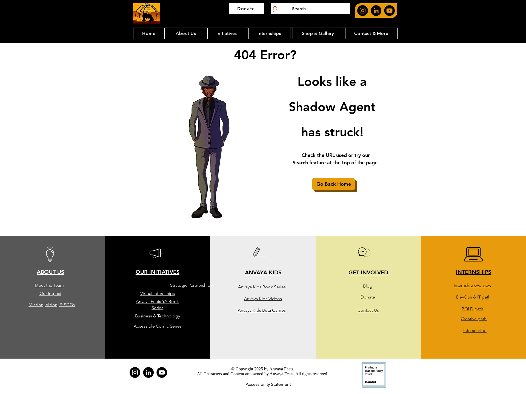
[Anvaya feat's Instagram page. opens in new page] (362, 10)
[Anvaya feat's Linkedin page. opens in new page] (376, 10)
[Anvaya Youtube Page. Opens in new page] (389, 10)
